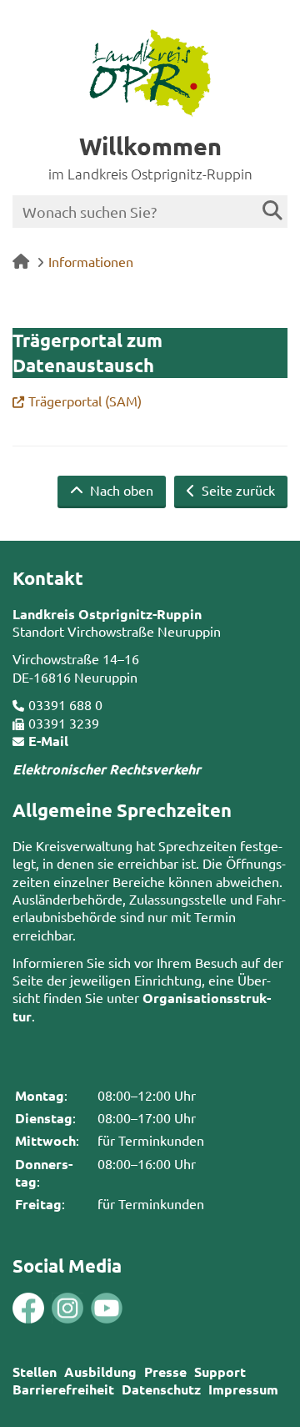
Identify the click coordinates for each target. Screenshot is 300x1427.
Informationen (90, 261)
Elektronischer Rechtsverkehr (106, 769)
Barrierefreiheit (63, 1389)
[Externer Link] (28, 1310)
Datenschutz (161, 1389)
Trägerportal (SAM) (85, 400)
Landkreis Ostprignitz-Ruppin (107, 614)
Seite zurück (236, 490)
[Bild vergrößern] (48, 1308)
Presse (165, 1371)
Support (220, 1371)
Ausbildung (100, 1371)
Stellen (34, 1371)
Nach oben (120, 490)
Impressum (243, 1389)
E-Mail (48, 740)
